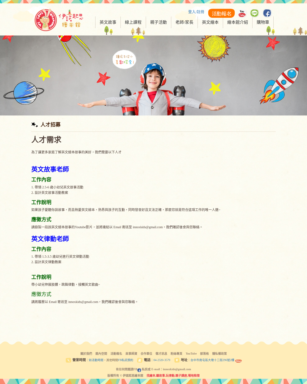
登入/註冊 (196, 12)
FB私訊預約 (125, 360)
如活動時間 (96, 360)
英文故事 (108, 22)
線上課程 (133, 22)
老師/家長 (184, 22)
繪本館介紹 (237, 22)
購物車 (263, 22)
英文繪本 (210, 22)
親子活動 (158, 22)
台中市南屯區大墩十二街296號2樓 (212, 360)
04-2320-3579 (162, 360)
